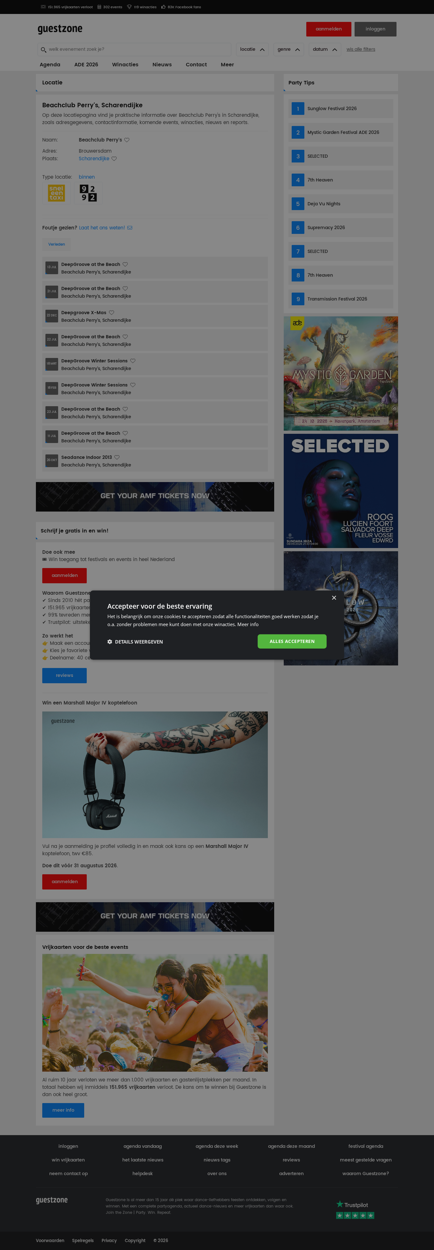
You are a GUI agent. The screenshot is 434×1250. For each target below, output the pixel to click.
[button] (135, 641)
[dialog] (217, 625)
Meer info (248, 624)
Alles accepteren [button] (292, 641)
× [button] (333, 597)
